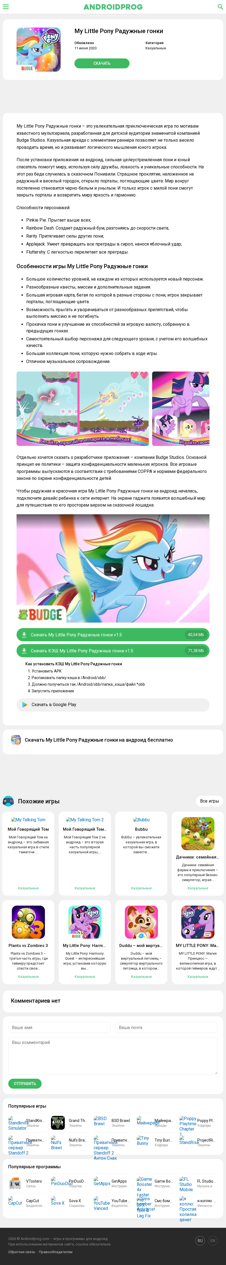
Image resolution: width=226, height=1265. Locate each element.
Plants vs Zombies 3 (28, 945)
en (212, 1241)
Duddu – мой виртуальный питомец (155, 945)
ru (200, 1241)
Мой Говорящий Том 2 (85, 829)
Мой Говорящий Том (28, 829)
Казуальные (156, 48)
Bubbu (141, 829)
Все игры (209, 801)
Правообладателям (55, 1252)
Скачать (102, 63)
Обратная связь (21, 1252)
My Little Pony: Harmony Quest (92, 945)
